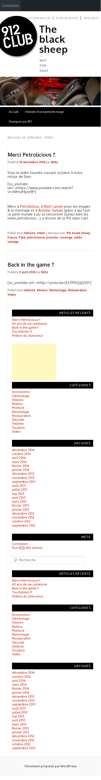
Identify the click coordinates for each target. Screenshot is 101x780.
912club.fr (91, 18)
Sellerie (18, 423)
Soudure (18, 428)
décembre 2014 (23, 450)
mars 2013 (19, 501)
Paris (22, 237)
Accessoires (21, 392)
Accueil (13, 112)
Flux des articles (27, 548)
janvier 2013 (20, 509)
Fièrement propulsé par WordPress (50, 766)
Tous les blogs (67, 18)
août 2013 (19, 486)
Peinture (18, 408)
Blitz (54, 162)
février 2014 (20, 466)
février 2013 (20, 505)
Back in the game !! (31, 264)
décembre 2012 (23, 513)
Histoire (29, 233)
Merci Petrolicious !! (31, 154)
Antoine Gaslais (50, 210)
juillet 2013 (19, 489)
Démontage (21, 396)
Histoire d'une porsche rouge (44, 112)
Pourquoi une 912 (20, 121)
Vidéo (41, 233)
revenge (66, 237)
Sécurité (18, 420)
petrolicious (36, 237)
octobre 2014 (21, 454)
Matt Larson (53, 206)
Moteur (42, 290)
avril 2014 (19, 458)
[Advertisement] (34, 362)
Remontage (58, 290)
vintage (13, 242)
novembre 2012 (23, 517)
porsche (52, 237)
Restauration (77, 290)
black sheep (81, 233)
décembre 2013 (23, 474)
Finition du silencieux (27, 335)
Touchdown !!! (22, 331)
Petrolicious (29, 206)
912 (68, 233)
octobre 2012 (21, 521)
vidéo (78, 237)
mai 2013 (18, 494)
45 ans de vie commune (29, 323)
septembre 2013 (23, 482)
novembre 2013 (23, 478)
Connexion (20, 544)
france (12, 237)
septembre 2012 (23, 525)
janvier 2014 (20, 470)
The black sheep (53, 39)
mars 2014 (19, 462)
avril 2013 (18, 497)
